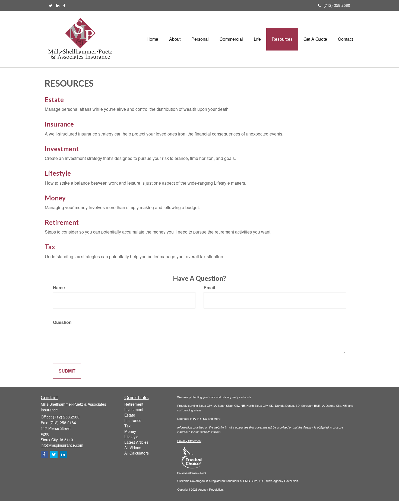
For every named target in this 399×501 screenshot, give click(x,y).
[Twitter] (50, 5)
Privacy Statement (189, 441)
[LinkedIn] (57, 5)
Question (62, 322)
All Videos (132, 447)
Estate (54, 99)
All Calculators (136, 453)
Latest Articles (136, 442)
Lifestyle (58, 173)
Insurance (59, 124)
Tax (50, 247)
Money (55, 198)
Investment (62, 149)
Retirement (62, 222)
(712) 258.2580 (337, 5)
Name (59, 288)
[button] (175, 39)
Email (209, 288)
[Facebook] (64, 5)
